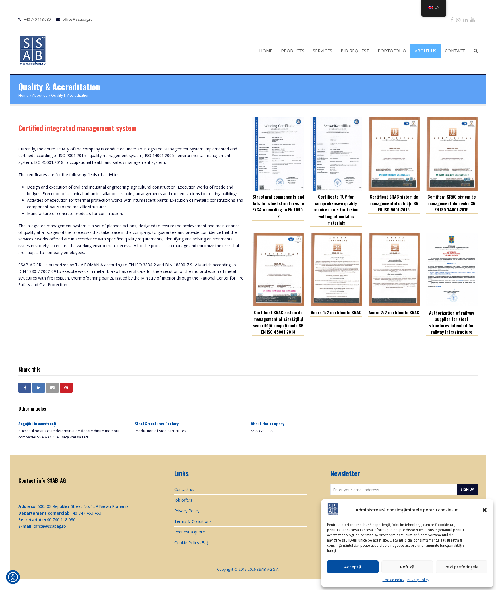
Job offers (183, 500)
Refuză (407, 567)
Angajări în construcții (37, 423)
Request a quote (189, 532)
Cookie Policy (393, 579)
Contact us (184, 489)
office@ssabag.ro (78, 19)
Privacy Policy (418, 579)
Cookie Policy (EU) (191, 542)
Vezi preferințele (461, 567)
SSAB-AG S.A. (268, 569)
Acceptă (352, 567)
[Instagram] (458, 19)
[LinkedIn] (465, 19)
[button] (484, 510)
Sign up (467, 489)
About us (40, 95)
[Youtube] (472, 19)
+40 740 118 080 (37, 19)
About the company (267, 423)
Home (23, 95)
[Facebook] (451, 19)
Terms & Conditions (193, 521)
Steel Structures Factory (157, 423)
